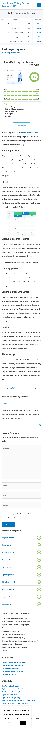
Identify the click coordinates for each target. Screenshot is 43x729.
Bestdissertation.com (8, 560)
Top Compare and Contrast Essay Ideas (13, 689)
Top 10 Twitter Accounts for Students (13, 671)
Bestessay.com (6, 545)
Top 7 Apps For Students (9, 674)
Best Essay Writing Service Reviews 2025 (16, 4)
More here (5, 651)
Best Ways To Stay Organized (10, 686)
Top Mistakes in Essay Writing (11, 698)
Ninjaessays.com (7, 604)
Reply (39, 425)
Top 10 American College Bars (11, 668)
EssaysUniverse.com (8, 538)
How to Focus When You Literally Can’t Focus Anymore (18, 700)
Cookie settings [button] (13, 723)
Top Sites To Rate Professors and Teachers (14, 662)
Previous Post (9, 388)
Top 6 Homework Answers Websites (12, 665)
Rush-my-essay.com (8, 552)
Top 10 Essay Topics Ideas (9, 695)
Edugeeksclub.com (7, 597)
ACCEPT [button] (23, 723)
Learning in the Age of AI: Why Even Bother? (15, 703)
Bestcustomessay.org (8, 589)
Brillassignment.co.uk (8, 582)
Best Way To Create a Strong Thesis (12, 692)
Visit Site (37, 23)
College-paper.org (7, 567)
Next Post (34, 388)
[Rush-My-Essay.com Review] (15, 77)
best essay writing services (30, 133)
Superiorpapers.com (8, 575)
